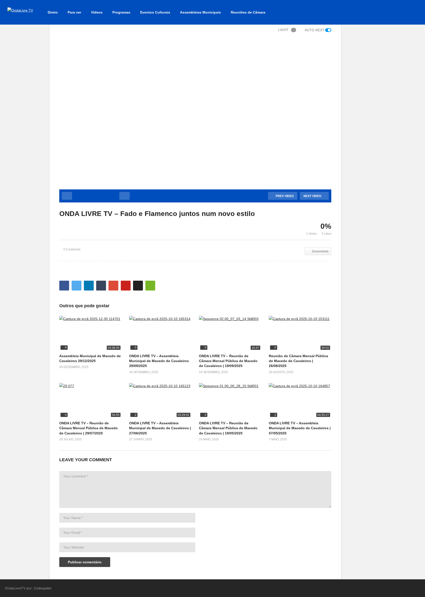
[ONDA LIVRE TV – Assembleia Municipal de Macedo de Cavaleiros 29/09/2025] (160, 333)
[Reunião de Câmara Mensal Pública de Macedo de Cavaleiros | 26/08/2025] (300, 333)
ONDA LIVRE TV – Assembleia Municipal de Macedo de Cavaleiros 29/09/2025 (159, 361)
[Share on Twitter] (76, 286)
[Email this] (150, 286)
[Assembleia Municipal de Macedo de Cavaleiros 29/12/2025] (90, 333)
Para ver (74, 12)
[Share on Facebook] (64, 286)
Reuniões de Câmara (248, 12)
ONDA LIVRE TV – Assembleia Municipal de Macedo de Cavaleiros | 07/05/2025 (300, 428)
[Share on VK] (138, 286)
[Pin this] (126, 286)
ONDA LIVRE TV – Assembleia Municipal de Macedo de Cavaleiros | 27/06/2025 (160, 428)
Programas (121, 12)
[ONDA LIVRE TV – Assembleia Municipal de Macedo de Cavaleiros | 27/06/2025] (160, 400)
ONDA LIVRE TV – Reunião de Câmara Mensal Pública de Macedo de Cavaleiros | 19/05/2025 (228, 428)
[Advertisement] (24, 107)
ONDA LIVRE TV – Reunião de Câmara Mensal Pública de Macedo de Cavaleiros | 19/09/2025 (228, 361)
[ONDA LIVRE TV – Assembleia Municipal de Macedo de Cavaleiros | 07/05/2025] (300, 400)
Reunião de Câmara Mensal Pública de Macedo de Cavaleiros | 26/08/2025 (298, 361)
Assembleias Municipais (200, 12)
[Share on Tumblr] (101, 286)
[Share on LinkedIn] (89, 286)
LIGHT (283, 30)
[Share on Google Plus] (113, 286)
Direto (53, 12)
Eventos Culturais (155, 12)
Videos (97, 12)
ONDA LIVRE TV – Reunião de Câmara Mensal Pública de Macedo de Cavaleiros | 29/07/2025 (88, 428)
